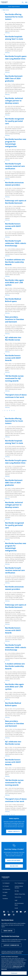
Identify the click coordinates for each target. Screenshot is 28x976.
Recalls (16, 908)
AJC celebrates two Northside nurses (13, 338)
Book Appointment (14, 860)
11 (4, 410)
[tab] (22, 2)
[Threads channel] (4, 914)
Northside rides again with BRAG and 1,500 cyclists (14, 282)
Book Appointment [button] (14, 6)
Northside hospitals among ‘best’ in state (14, 37)
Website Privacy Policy (20, 894)
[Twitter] (8, 911)
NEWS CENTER (8, 931)
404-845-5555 (14, 866)
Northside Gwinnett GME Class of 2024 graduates (13, 78)
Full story (7, 32)
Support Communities (11, 945)
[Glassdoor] (25, 911)
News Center (6, 10)
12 (7, 410)
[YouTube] (21, 911)
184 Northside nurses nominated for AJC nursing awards (14, 378)
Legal (16, 900)
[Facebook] (4, 911)
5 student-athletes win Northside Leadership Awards (15, 261)
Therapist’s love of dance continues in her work (16, 396)
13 (9, 410)
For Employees (6, 883)
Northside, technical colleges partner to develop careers (14, 100)
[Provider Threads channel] (9, 914)
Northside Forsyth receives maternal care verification (15, 166)
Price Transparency (19, 883)
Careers (4, 895)
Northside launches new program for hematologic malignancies (15, 143)
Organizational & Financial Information (11, 953)
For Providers (6, 886)
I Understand (14, 973)
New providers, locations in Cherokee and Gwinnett (14, 319)
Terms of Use (18, 897)
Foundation (5, 898)
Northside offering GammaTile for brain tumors (14, 16)
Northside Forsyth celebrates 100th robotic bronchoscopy (15, 243)
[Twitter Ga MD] (13, 911)
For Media (5, 892)
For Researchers (6, 889)
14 (11, 410)
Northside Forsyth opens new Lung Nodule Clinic (15, 57)
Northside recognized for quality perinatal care (14, 121)
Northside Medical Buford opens (13, 300)
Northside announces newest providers (14, 183)
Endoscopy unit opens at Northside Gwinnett (15, 201)
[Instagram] (13, 914)
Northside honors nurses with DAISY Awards (13, 226)
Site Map (17, 891)
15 (14, 410)
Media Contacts (14, 831)
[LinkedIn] (17, 911)
